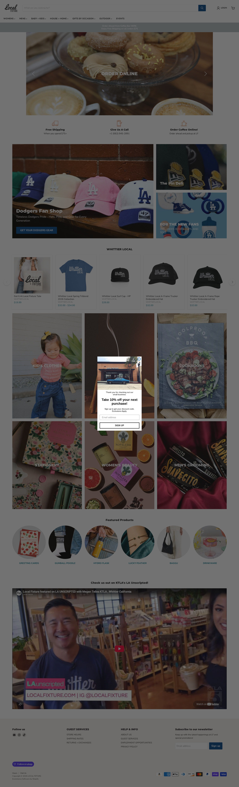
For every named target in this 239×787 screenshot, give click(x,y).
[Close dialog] (139, 359)
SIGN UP (119, 425)
